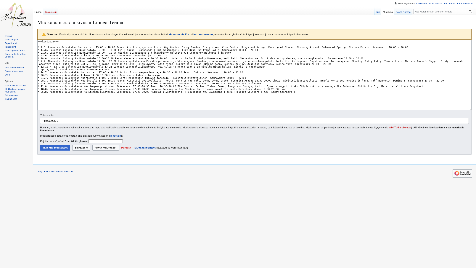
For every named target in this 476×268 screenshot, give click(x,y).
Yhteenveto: (47, 115)
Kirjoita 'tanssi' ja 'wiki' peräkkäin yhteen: (64, 141)
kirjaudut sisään (179, 34)
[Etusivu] (16, 15)
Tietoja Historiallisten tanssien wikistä (55, 171)
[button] (126, 148)
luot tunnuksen (203, 34)
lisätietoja (115, 135)
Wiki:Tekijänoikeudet (400, 127)
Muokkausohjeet (145, 147)
